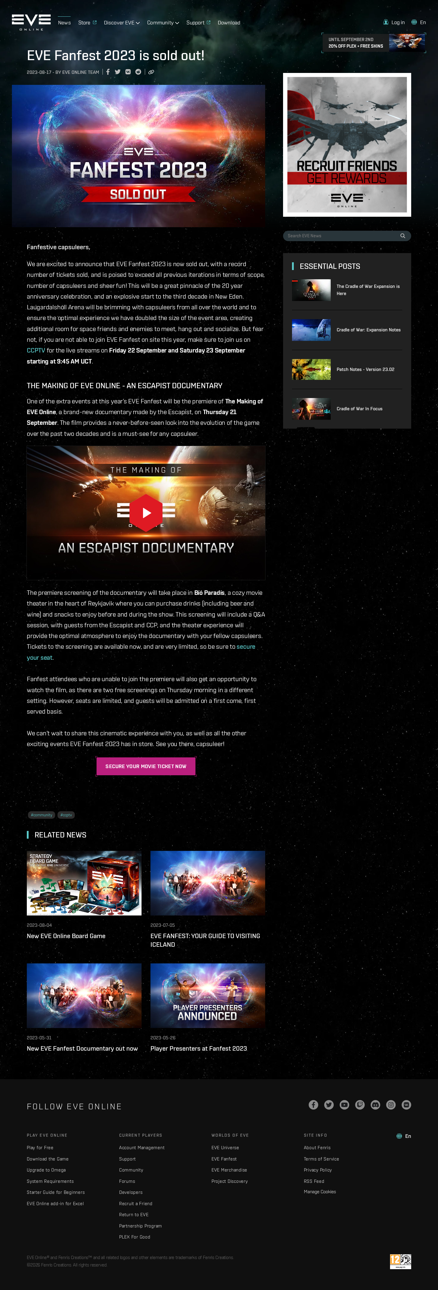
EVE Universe (225, 1147)
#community (41, 815)
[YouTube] (344, 1105)
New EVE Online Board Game (66, 936)
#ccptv (66, 815)
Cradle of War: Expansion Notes (369, 330)
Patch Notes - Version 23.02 (365, 369)
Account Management (142, 1147)
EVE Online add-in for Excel (55, 1203)
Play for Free (40, 1147)
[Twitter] (329, 1105)
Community (131, 1169)
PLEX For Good (134, 1236)
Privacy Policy (318, 1169)
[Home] (31, 29)
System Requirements (50, 1181)
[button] (394, 22)
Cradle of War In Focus (360, 408)
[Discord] (375, 1105)
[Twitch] (360, 1105)
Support (127, 1158)
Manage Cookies (320, 1191)
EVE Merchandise (229, 1169)
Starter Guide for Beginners (56, 1192)
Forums (127, 1181)
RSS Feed (314, 1181)
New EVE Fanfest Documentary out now (82, 1048)
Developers (131, 1192)
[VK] (406, 1105)
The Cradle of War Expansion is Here (368, 289)
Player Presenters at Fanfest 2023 (198, 1048)
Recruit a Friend (136, 1203)
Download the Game (48, 1158)
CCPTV (36, 350)
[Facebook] (313, 1105)
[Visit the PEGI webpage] (400, 1261)
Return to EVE (134, 1214)
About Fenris (317, 1147)
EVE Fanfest (224, 1158)
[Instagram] (391, 1105)
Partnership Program (140, 1225)
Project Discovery (230, 1181)
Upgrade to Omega (46, 1169)
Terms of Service (321, 1158)
